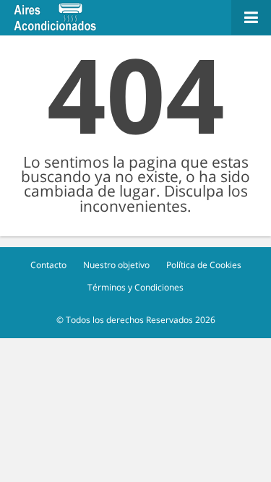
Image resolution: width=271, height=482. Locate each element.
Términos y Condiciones (135, 287)
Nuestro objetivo (116, 265)
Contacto (48, 265)
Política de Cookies (203, 265)
